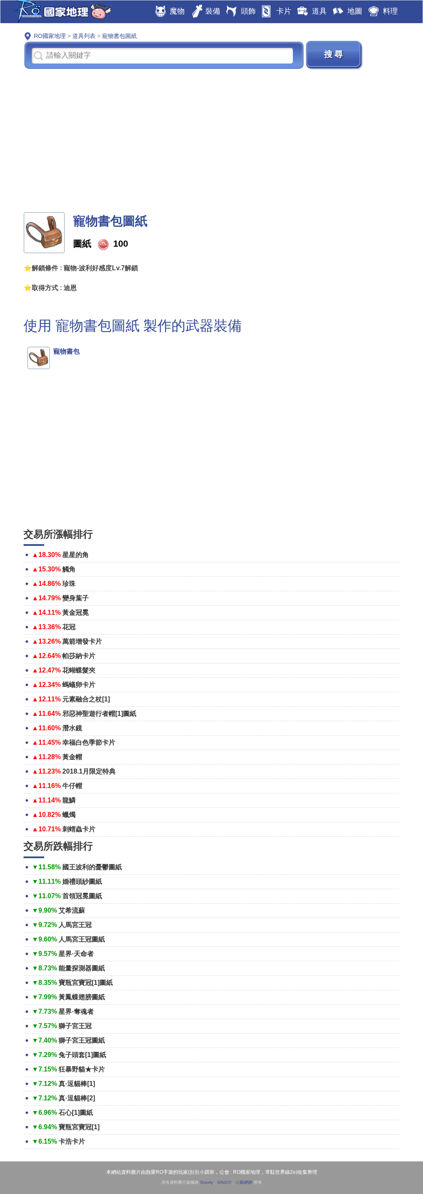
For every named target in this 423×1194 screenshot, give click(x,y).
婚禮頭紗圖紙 (82, 881)
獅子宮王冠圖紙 (82, 1040)
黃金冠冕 (75, 612)
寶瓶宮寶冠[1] (79, 1126)
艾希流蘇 (72, 910)
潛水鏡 (72, 728)
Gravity (206, 1182)
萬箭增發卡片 (82, 641)
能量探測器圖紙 (82, 968)
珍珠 (69, 583)
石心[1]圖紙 (76, 1112)
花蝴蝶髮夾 (78, 670)
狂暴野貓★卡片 (82, 1069)
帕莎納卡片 (78, 655)
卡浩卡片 (72, 1141)
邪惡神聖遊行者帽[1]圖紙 (99, 713)
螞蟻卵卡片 (78, 684)
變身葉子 (75, 598)
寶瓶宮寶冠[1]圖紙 (86, 982)
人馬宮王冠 (75, 924)
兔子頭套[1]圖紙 (82, 1054)
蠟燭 (69, 814)
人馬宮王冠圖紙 (82, 939)
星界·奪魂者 (76, 1011)
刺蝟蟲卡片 (78, 829)
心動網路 (244, 1182)
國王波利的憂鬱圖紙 (92, 867)
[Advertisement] (211, 140)
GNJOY (224, 1182)
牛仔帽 (72, 785)
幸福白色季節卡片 (88, 742)
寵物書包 (66, 351)
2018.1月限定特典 (89, 771)
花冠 (69, 626)
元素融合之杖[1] (86, 699)
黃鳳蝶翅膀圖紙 (82, 997)
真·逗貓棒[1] (77, 1083)
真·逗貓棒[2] (77, 1098)
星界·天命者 (76, 953)
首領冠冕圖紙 (82, 895)
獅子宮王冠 (75, 1025)
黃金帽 (72, 756)
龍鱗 (69, 800)
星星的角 (75, 554)
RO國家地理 (60, 11)
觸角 (69, 569)
